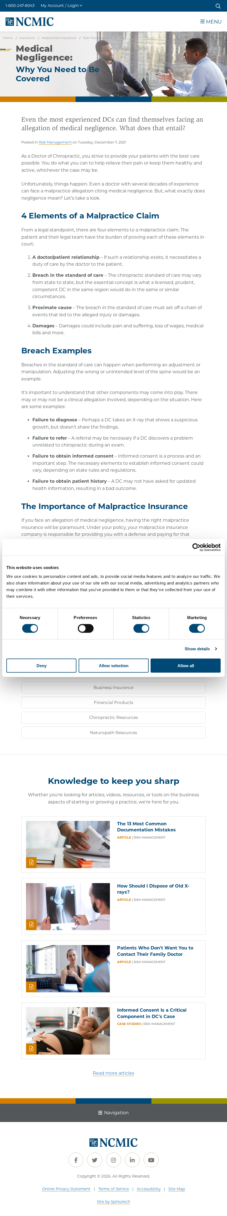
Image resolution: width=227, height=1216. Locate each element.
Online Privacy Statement (66, 1189)
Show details (197, 648)
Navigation (116, 1112)
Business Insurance (113, 687)
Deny (42, 665)
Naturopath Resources (113, 732)
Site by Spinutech (113, 1201)
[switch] (86, 628)
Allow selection (113, 665)
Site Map (176, 1189)
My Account (60, 5)
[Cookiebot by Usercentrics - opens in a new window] (196, 547)
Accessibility (149, 1189)
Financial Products (113, 702)
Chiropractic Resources (113, 717)
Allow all (185, 665)
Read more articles (113, 1073)
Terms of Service (113, 1189)
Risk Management (55, 142)
